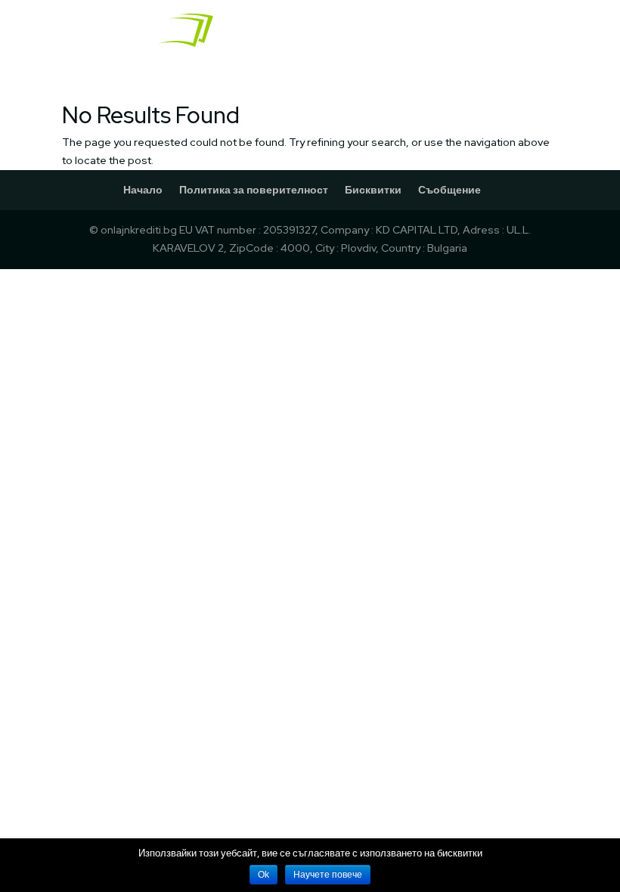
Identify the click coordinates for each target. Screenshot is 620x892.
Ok (263, 874)
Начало (143, 190)
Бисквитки (373, 190)
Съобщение (449, 190)
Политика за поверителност (253, 190)
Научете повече (327, 874)
